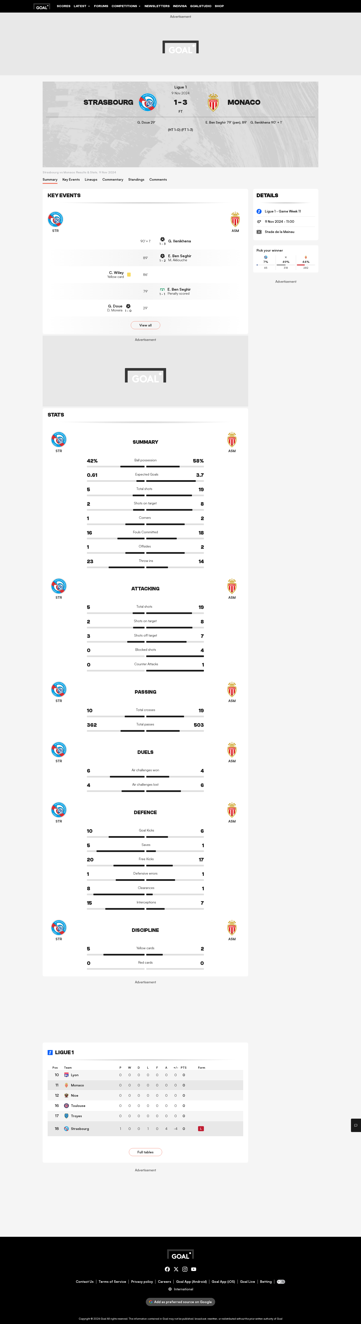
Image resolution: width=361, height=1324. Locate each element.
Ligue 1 (180, 87)
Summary (50, 180)
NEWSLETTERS (157, 6)
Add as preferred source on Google (183, 1302)
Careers (164, 1282)
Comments (158, 180)
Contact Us (85, 1282)
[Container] (101, 102)
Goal (103, 1318)
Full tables (145, 1152)
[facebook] (167, 1270)
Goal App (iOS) (223, 1282)
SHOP (219, 6)
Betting (266, 1282)
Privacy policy (142, 1282)
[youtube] (193, 1270)
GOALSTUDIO (200, 6)
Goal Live (247, 1282)
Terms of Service (112, 1282)
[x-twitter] (176, 1270)
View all (145, 325)
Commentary (112, 180)
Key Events (71, 180)
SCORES (63, 6)
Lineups (91, 180)
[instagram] (185, 1270)
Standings (136, 180)
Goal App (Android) (191, 1282)
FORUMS (101, 6)
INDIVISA (180, 6)
